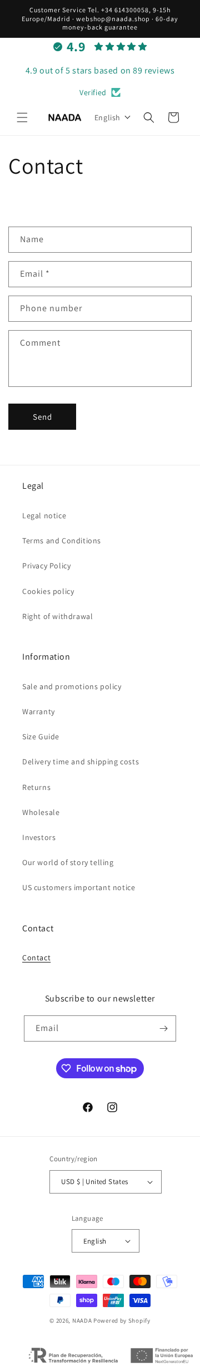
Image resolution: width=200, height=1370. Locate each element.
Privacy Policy (46, 566)
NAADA (82, 1320)
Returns (36, 787)
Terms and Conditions (61, 541)
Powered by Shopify (122, 1320)
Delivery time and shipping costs (80, 762)
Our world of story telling (68, 862)
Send (42, 416)
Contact (36, 957)
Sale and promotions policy (72, 686)
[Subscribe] (163, 1028)
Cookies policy (48, 591)
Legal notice (44, 515)
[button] (22, 117)
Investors (39, 837)
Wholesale (40, 812)
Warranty (38, 711)
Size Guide (40, 736)
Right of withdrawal (57, 616)
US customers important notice (78, 887)
